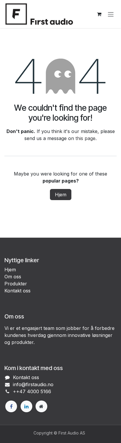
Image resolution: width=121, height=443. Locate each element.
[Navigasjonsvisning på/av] (111, 14)
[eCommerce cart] (99, 14)
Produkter (15, 284)
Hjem (60, 194)
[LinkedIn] (26, 406)
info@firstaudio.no (33, 384)
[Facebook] (11, 406)
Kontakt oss (17, 291)
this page (85, 138)
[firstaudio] (41, 406)
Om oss (12, 277)
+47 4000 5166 (33, 391)
